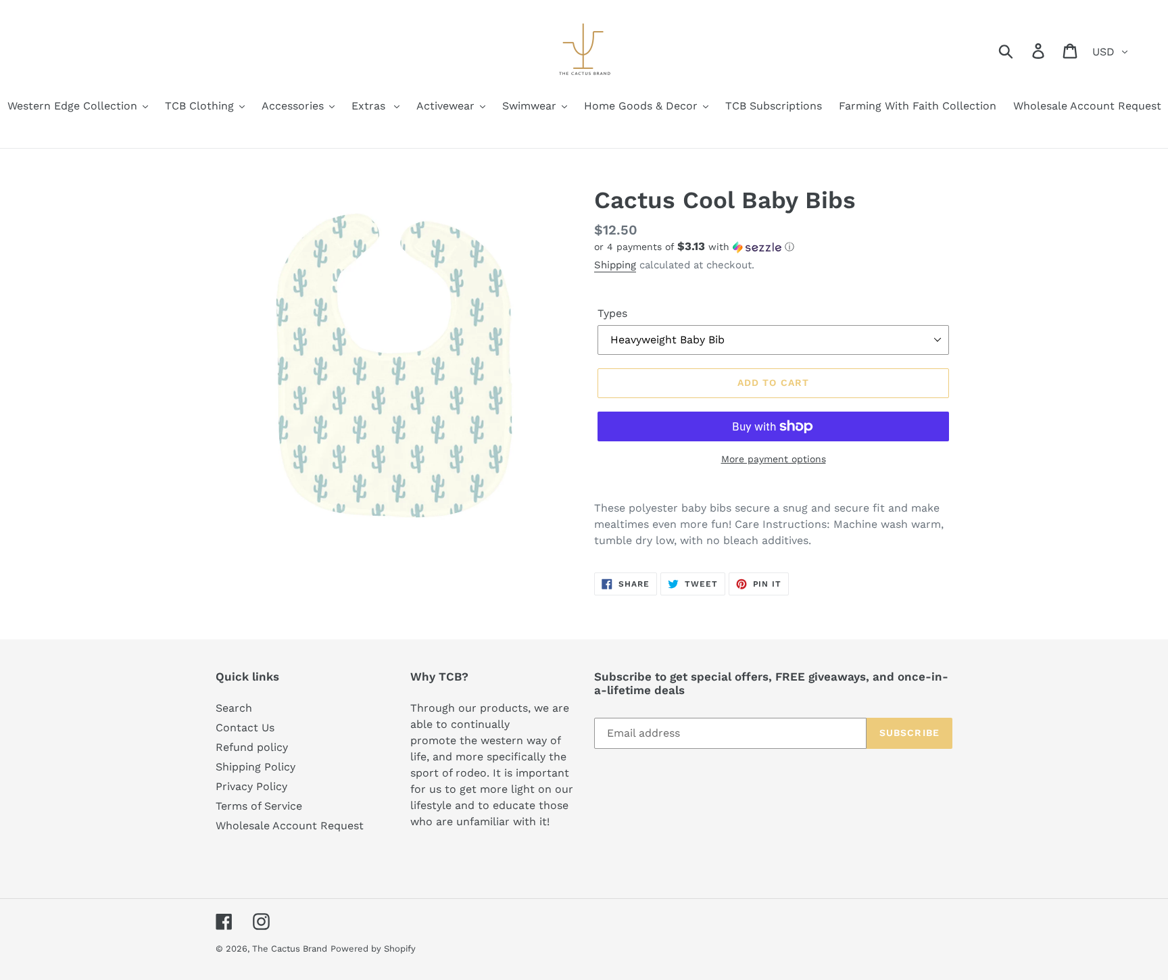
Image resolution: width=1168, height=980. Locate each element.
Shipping (615, 265)
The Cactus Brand (289, 949)
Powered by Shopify (373, 949)
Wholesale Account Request (290, 825)
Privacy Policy (251, 786)
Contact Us (245, 727)
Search (234, 708)
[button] (773, 246)
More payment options (773, 459)
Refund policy (252, 747)
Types (612, 313)
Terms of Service (259, 806)
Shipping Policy (255, 766)
